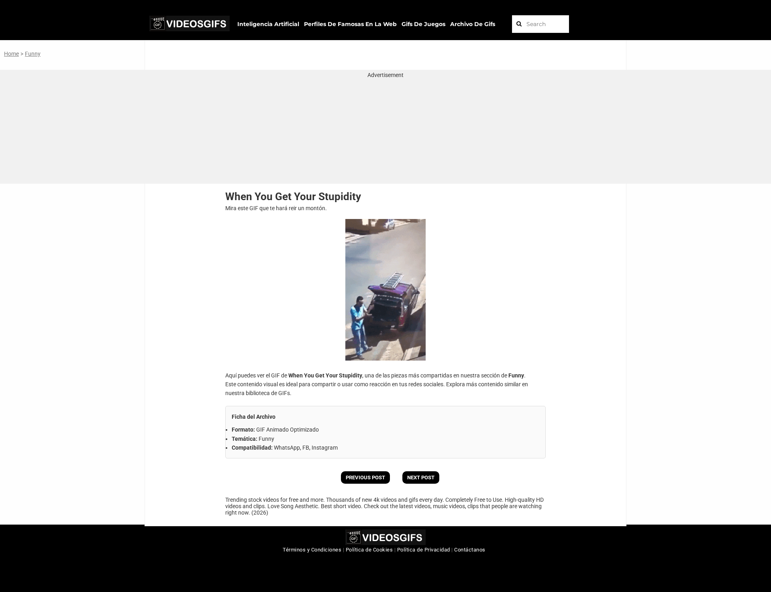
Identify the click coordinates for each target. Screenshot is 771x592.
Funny (33, 54)
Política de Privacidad (423, 550)
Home (11, 54)
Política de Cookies (369, 550)
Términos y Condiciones (312, 550)
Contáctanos (469, 550)
